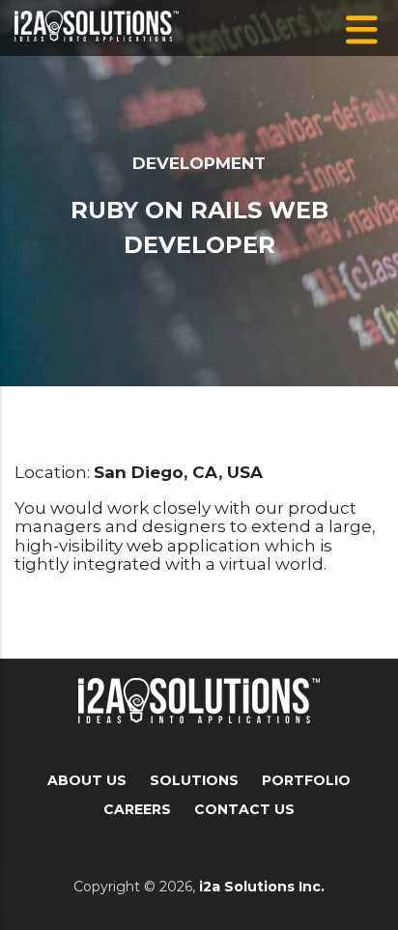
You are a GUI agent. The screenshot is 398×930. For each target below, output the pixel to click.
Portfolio (306, 780)
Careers (137, 809)
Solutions (194, 780)
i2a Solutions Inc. (262, 886)
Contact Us (244, 809)
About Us (87, 780)
